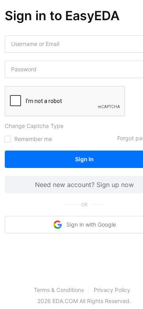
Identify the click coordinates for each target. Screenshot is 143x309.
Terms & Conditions (59, 289)
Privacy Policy (112, 289)
